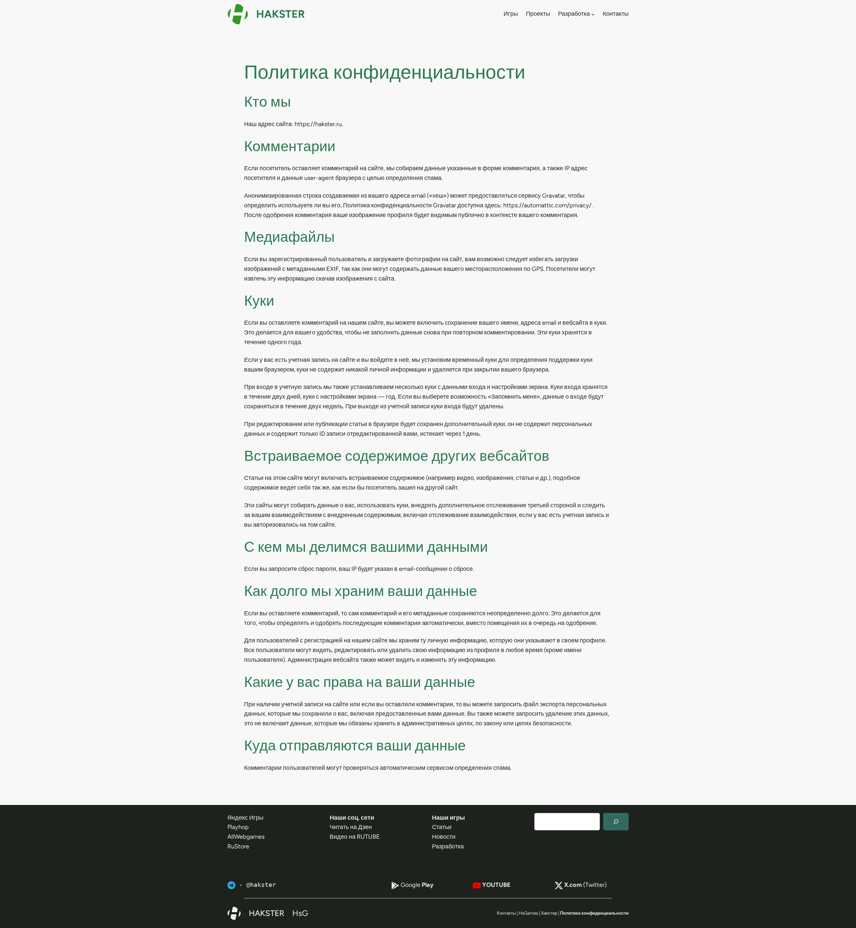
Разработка (448, 846)
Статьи (441, 827)
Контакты (506, 913)
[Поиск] (616, 821)
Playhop (238, 827)
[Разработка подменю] (593, 14)
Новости (443, 836)
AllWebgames (245, 836)
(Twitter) (585, 885)
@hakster (261, 884)
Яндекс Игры (245, 817)
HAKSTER (280, 14)
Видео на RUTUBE (355, 836)
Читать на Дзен (351, 827)
